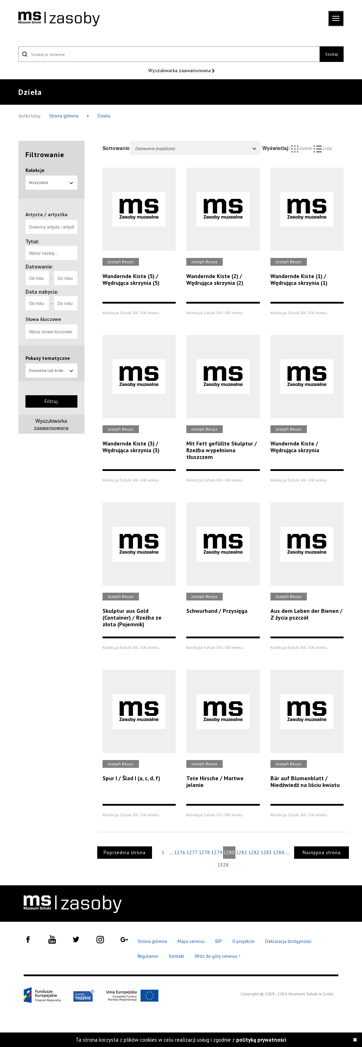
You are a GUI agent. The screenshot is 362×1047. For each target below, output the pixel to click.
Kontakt (176, 956)
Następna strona (322, 853)
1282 (253, 852)
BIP (218, 941)
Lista (327, 148)
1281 (241, 852)
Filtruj (51, 401)
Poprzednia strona (125, 853)
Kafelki (306, 148)
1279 (216, 852)
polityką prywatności (261, 1039)
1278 (204, 852)
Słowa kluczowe (43, 319)
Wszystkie (38, 182)
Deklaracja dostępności (288, 941)
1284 (278, 852)
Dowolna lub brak (46, 370)
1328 (223, 865)
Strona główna (64, 116)
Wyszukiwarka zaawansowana (180, 70)
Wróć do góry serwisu (218, 956)
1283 (266, 852)
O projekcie (243, 941)
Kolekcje (35, 170)
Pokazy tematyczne (47, 358)
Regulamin (148, 956)
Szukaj (331, 54)
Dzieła (104, 116)
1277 (192, 852)
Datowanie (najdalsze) (155, 148)
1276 (179, 852)
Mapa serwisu (191, 941)
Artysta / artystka (46, 214)
